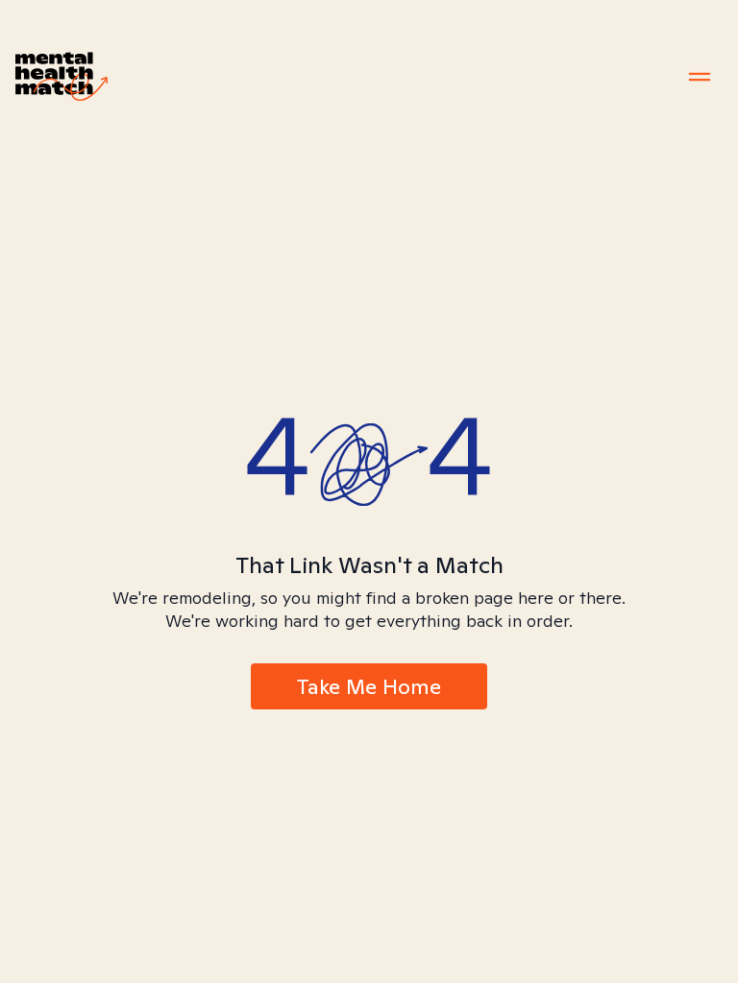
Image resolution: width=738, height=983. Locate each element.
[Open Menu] (699, 77)
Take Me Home (369, 686)
